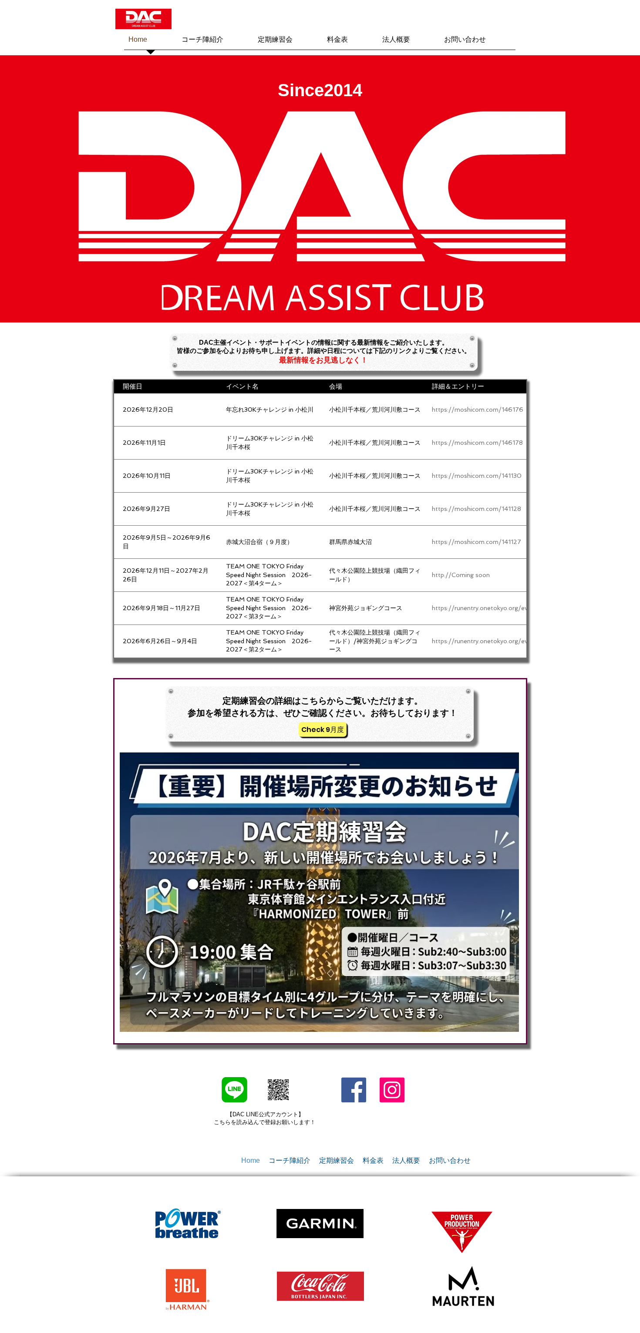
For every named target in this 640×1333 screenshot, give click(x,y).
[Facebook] (353, 1090)
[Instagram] (392, 1090)
